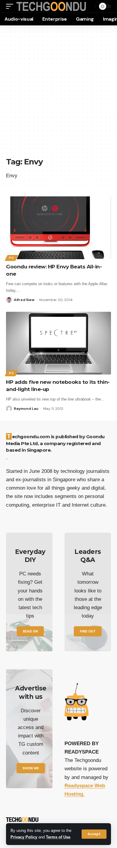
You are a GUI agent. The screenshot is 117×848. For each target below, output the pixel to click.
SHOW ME (30, 768)
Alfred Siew (24, 299)
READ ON (30, 631)
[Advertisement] (58, 94)
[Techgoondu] (51, 6)
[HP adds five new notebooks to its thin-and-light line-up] (58, 343)
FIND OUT (88, 631)
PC (11, 258)
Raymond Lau (26, 408)
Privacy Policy (23, 837)
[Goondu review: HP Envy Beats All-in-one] (58, 227)
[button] (94, 834)
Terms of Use (58, 837)
